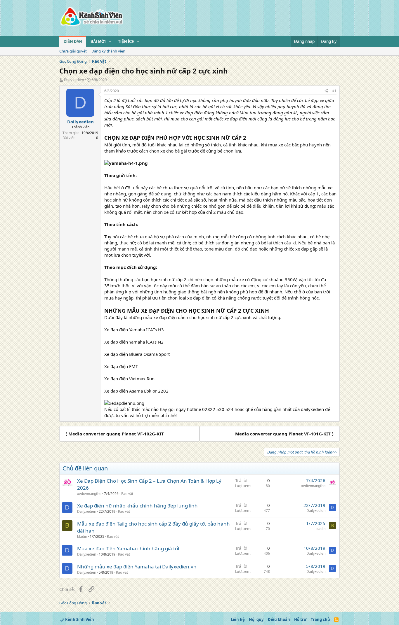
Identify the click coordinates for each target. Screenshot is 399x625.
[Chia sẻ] (326, 91)
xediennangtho (89, 493)
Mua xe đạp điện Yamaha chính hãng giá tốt (128, 548)
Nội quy (256, 619)
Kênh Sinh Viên (79, 619)
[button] (110, 42)
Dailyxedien (74, 79)
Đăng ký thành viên (108, 51)
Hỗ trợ (300, 619)
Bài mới (98, 41)
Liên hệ (238, 619)
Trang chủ (320, 619)
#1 (334, 90)
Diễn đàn (73, 41)
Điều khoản (279, 619)
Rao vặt (127, 493)
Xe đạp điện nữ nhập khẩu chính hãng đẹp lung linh (137, 505)
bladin (82, 536)
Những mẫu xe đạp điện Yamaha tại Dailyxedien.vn (137, 566)
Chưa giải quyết (73, 51)
